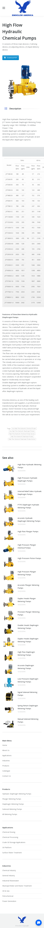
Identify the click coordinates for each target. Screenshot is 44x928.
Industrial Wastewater (10, 881)
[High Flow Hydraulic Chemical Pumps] (22, 82)
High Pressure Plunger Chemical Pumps (27, 546)
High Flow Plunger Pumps (28, 531)
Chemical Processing (10, 837)
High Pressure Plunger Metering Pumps (27, 573)
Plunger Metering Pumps (11, 799)
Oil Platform (6, 847)
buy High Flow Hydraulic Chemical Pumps (24, 428)
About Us (5, 750)
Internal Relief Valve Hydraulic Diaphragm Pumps (30, 492)
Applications (6, 755)
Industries (6, 760)
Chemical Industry (9, 870)
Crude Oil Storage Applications (13, 842)
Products (5, 766)
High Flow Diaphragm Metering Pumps (26, 653)
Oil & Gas (6, 891)
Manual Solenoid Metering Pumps (28, 720)
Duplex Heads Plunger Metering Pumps (27, 599)
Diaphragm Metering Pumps (13, 804)
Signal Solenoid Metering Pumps (27, 693)
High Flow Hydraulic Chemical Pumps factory (22, 433)
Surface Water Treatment (12, 852)
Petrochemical (7, 896)
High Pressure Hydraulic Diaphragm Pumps (27, 479)
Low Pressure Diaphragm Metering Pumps (28, 680)
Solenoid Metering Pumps (12, 809)
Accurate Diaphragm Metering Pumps (26, 666)
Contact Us (6, 776)
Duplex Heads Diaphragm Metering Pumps (28, 640)
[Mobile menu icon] (3, 8)
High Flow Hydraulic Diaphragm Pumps (22, 436)
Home (4, 745)
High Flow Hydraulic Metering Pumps (29, 466)
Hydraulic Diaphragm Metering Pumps (16, 794)
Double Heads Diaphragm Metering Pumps (28, 626)
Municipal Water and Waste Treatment (17, 886)
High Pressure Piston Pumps (29, 558)
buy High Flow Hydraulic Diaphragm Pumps (22, 431)
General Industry (8, 875)
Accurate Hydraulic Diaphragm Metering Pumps (29, 519)
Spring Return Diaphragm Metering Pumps (28, 707)
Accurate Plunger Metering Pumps (28, 586)
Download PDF (12, 58)
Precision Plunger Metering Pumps (29, 613)
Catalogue (6, 771)
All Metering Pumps (9, 814)
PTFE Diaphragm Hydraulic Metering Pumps (28, 506)
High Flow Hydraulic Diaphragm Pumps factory (22, 439)
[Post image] (8, 468)
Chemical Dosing (8, 832)
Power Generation (9, 901)
